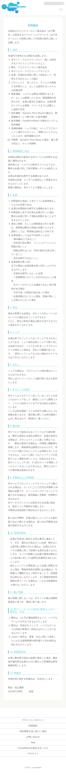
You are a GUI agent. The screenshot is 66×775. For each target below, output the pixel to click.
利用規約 (33, 725)
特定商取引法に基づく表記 (33, 731)
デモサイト (33, 753)
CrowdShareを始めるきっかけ (33, 748)
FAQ (33, 742)
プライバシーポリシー (33, 720)
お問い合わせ (33, 737)
